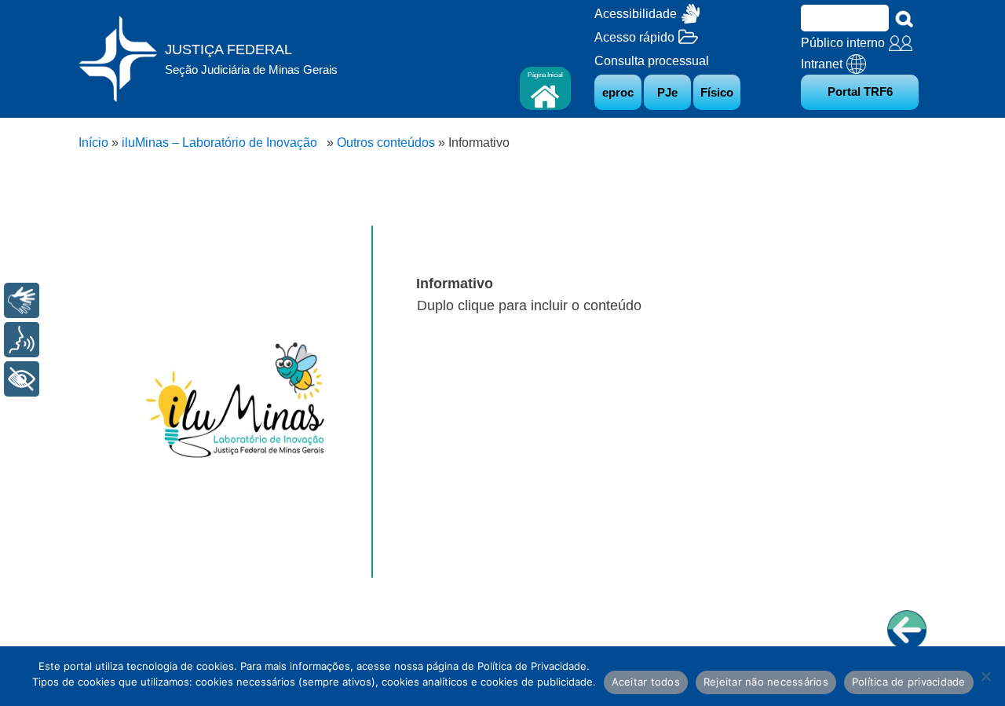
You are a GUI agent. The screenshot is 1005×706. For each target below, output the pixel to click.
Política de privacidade (909, 681)
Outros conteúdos (386, 142)
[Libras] (21, 300)
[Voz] (21, 339)
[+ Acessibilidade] (21, 379)
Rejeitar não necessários (766, 681)
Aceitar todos (646, 681)
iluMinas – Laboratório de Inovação (222, 142)
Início (93, 142)
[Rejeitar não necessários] (985, 676)
